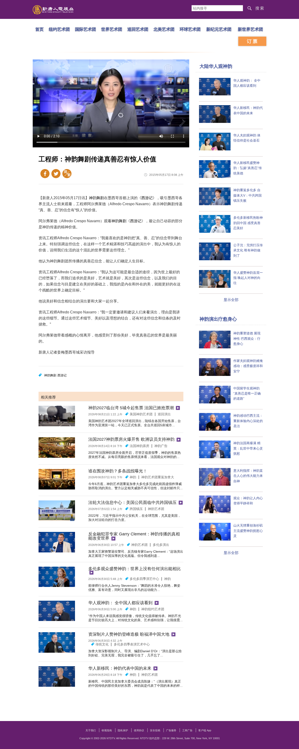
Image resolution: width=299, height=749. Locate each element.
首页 (39, 29)
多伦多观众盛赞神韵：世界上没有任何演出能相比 (134, 568)
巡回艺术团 (137, 29)
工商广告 (187, 730)
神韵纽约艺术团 (152, 609)
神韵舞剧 (96, 198)
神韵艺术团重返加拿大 (157, 477)
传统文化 (102, 644)
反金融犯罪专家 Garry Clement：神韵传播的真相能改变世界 (134, 536)
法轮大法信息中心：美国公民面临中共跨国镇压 (132, 502)
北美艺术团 (163, 29)
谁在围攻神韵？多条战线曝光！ (117, 471)
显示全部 (231, 300)
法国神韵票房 (139, 446)
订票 (253, 41)
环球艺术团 (190, 29)
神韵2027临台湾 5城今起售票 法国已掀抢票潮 (131, 408)
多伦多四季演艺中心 (144, 579)
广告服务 (171, 730)
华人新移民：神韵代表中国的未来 (119, 668)
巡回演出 (164, 414)
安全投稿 (155, 730)
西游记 (147, 198)
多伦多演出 (161, 545)
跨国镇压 (136, 509)
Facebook (45, 173)
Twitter (56, 173)
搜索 (260, 8)
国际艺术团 (85, 29)
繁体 (66, 173)
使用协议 (139, 730)
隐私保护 (123, 730)
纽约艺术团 (59, 29)
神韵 (133, 477)
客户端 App (204, 730)
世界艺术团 (111, 29)
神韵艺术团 (156, 509)
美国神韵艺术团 (141, 414)
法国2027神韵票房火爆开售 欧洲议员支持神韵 (131, 439)
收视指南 (107, 730)
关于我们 (90, 730)
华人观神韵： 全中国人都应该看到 (120, 602)
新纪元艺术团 (218, 29)
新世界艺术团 (250, 29)
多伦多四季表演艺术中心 (132, 644)
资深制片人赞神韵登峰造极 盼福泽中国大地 (128, 634)
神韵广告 (160, 446)
